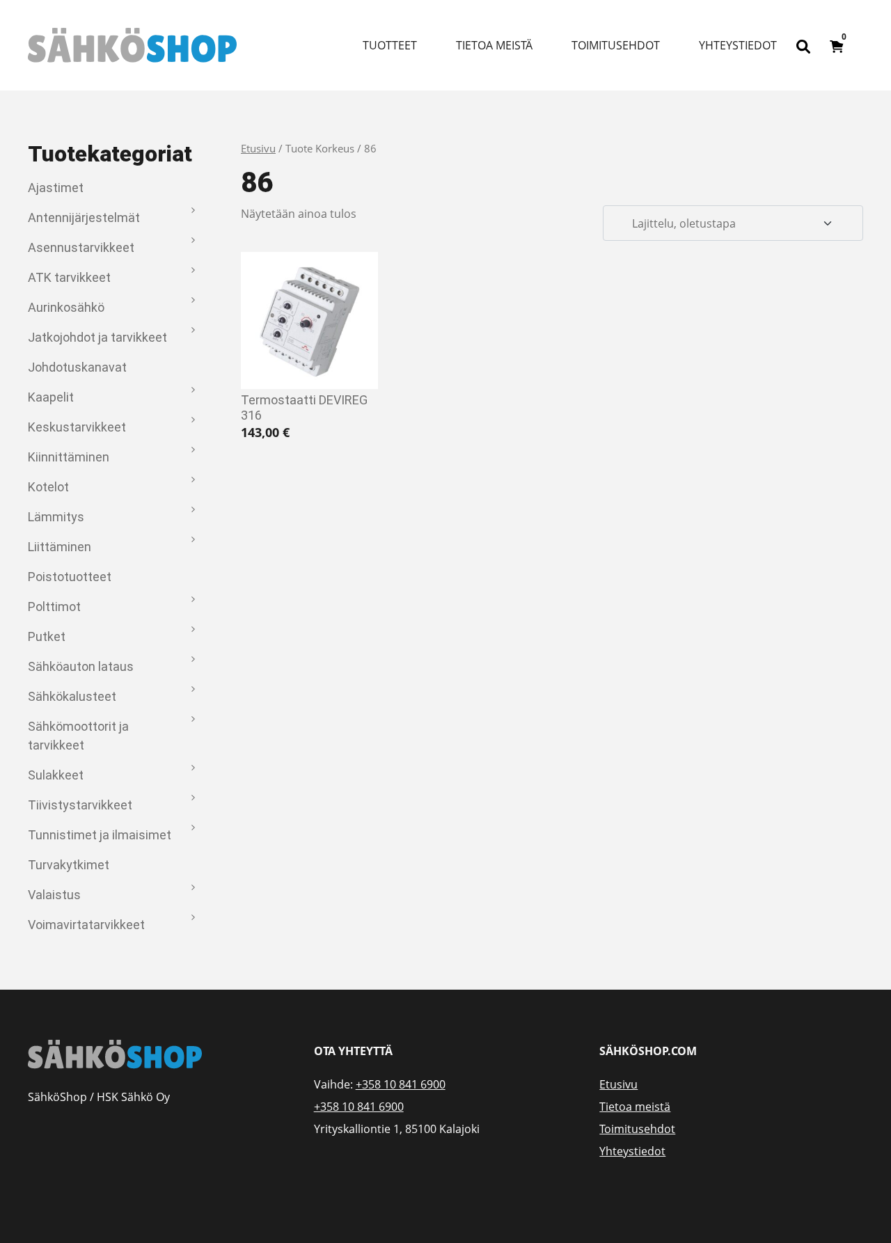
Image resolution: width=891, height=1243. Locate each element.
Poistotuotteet (69, 576)
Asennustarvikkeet (81, 247)
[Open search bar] (803, 45)
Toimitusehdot (615, 45)
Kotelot (48, 487)
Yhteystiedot (738, 45)
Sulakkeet (56, 775)
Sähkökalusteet (72, 696)
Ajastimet (56, 187)
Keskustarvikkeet (77, 427)
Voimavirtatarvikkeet (86, 924)
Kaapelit (51, 397)
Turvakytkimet (68, 864)
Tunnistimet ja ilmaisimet (99, 835)
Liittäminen (59, 546)
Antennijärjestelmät (84, 217)
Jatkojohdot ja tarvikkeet (97, 337)
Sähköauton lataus (81, 666)
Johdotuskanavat (77, 367)
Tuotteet (390, 45)
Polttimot (54, 606)
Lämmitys (56, 516)
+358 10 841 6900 (401, 1084)
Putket (46, 636)
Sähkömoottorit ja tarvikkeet (78, 735)
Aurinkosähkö (66, 307)
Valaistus (54, 894)
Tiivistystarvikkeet (80, 805)
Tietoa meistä (494, 45)
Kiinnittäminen (68, 457)
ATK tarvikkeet (69, 277)
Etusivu (258, 148)
